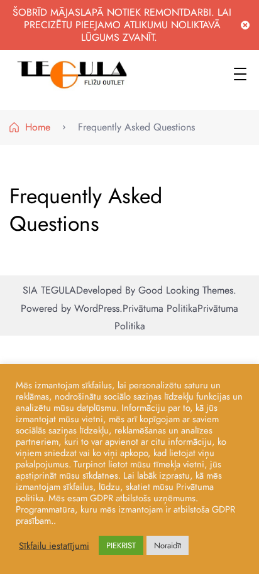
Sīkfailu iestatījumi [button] (54, 545)
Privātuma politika (160, 308)
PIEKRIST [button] (121, 545)
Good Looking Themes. (187, 290)
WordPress (96, 308)
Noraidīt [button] (167, 545)
